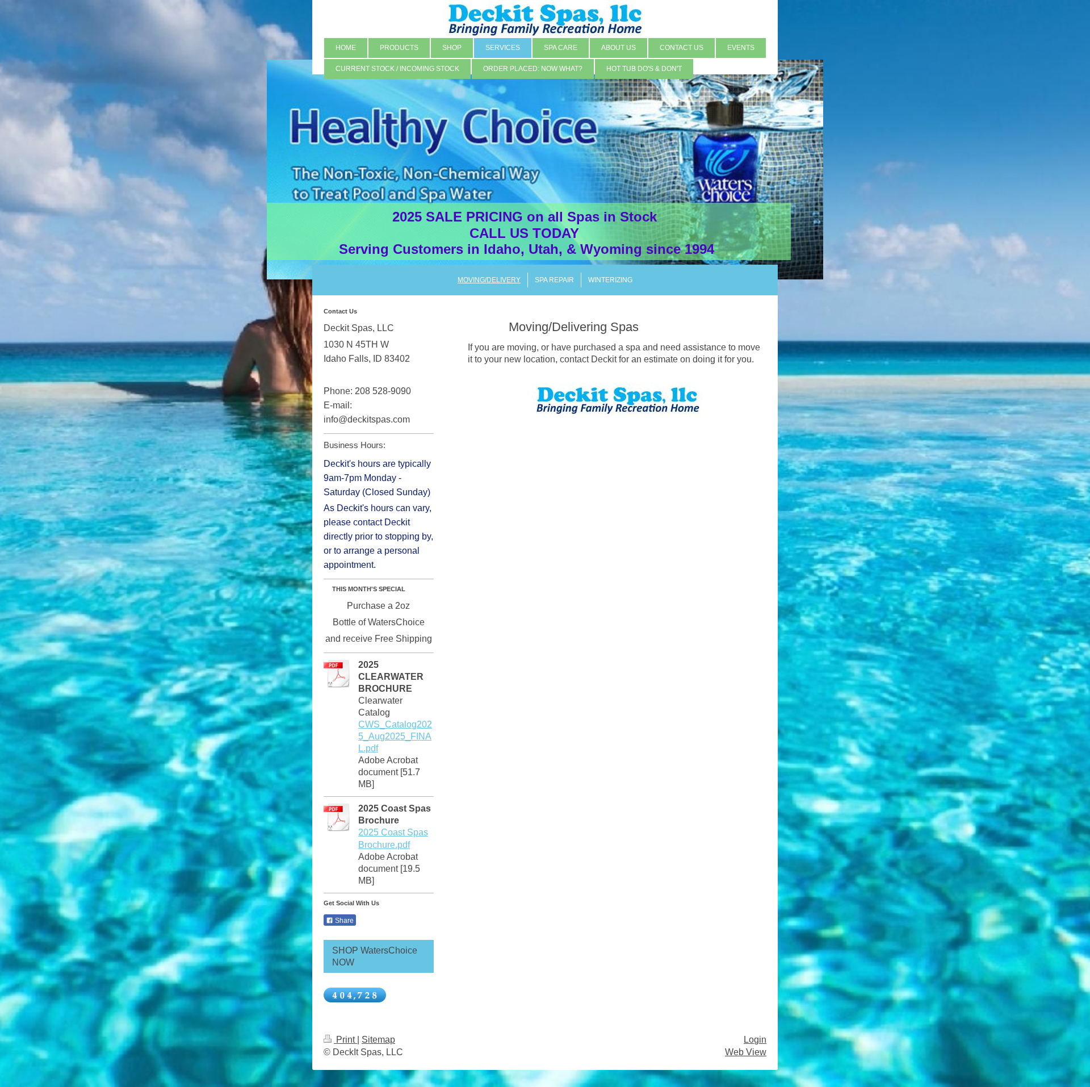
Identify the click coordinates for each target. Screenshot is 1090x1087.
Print (345, 1039)
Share (343, 921)
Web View (745, 1052)
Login (755, 1039)
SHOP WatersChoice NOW (374, 956)
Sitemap (378, 1039)
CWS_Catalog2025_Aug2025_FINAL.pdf (395, 736)
